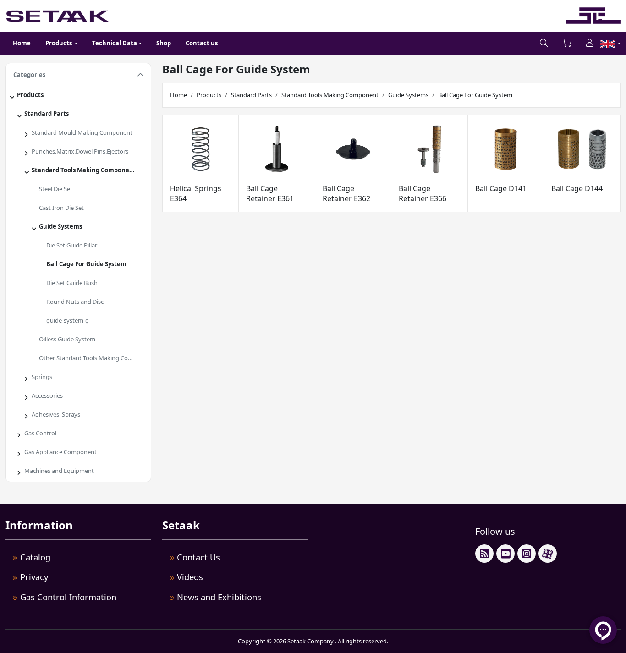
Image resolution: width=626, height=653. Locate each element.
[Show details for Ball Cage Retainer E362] (353, 149)
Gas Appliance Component (60, 452)
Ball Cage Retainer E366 (422, 193)
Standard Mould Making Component (82, 132)
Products (30, 95)
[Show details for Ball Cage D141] (506, 149)
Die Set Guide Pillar (71, 245)
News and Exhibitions (219, 597)
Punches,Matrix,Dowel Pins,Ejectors (80, 151)
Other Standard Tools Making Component (93, 358)
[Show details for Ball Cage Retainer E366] (429, 149)
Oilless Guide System (67, 339)
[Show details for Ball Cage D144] (582, 149)
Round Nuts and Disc (75, 301)
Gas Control (40, 433)
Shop (163, 43)
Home (22, 43)
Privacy (34, 576)
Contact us (202, 43)
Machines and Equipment (59, 470)
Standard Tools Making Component (84, 170)
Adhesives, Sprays (56, 414)
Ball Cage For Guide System (86, 264)
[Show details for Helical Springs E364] (200, 149)
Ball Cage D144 (577, 188)
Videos (190, 576)
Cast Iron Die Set (61, 207)
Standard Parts (46, 114)
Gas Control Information (68, 597)
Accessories (47, 395)
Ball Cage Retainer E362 (346, 193)
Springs (42, 377)
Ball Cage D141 (501, 188)
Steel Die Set (55, 189)
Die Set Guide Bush (72, 283)
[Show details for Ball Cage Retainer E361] (277, 149)
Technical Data (114, 43)
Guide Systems (60, 226)
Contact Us (198, 557)
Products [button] (59, 43)
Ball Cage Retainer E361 (270, 193)
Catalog (35, 557)
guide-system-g (67, 320)
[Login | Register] (589, 43)
